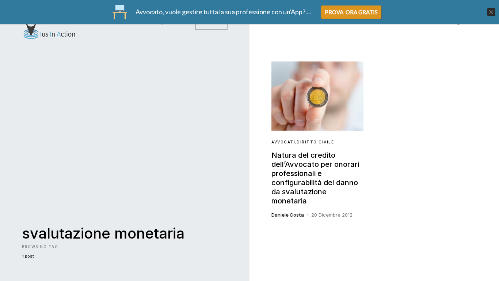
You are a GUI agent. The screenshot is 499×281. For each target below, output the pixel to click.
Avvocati (283, 142)
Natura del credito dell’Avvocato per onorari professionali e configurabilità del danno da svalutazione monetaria (315, 178)
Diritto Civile (315, 142)
